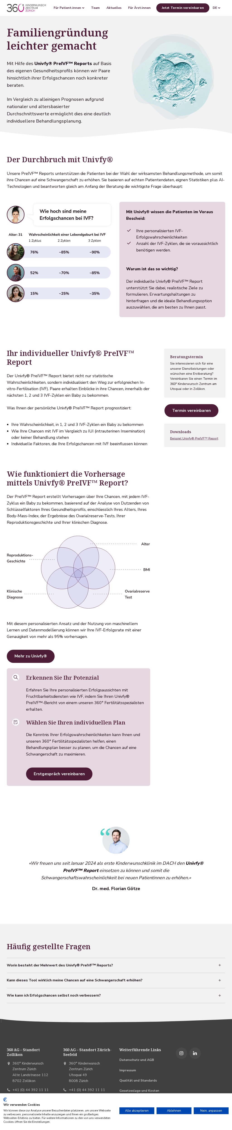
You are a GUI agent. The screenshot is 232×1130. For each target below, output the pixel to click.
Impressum (127, 1070)
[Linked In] (195, 1053)
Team (95, 8)
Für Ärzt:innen (139, 8)
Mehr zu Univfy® (30, 656)
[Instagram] (181, 1053)
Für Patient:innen (68, 8)
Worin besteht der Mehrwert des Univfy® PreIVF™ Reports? (60, 965)
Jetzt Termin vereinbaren (183, 8)
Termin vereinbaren (191, 410)
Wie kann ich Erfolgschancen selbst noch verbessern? (54, 995)
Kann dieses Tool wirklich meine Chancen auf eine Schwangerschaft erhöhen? (75, 980)
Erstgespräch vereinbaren (59, 774)
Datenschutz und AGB (136, 1060)
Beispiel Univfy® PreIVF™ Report (194, 438)
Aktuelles (113, 8)
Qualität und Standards (138, 1080)
